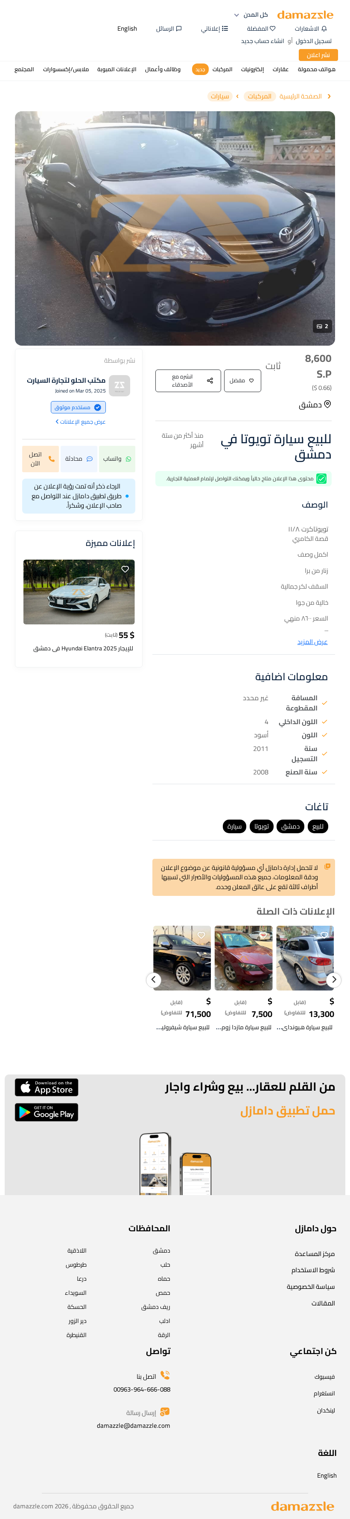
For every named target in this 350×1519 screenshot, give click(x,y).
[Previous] (153, 980)
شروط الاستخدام (313, 1270)
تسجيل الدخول (314, 40)
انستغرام (324, 1393)
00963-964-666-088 (142, 1389)
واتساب (112, 458)
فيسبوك (325, 1376)
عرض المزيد (313, 642)
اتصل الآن (35, 459)
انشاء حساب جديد (262, 40)
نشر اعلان (318, 55)
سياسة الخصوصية (311, 1286)
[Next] (333, 980)
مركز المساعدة (315, 1254)
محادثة (73, 458)
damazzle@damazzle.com (133, 1425)
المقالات (323, 1303)
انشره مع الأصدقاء (182, 380)
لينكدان (326, 1410)
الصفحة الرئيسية (301, 96)
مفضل (237, 380)
